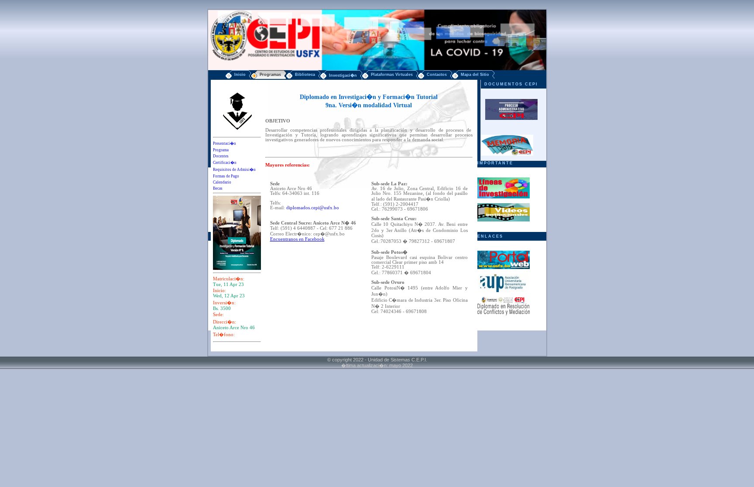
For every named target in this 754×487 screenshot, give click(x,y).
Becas (218, 188)
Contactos (437, 74)
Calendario (222, 182)
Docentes (221, 156)
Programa (221, 150)
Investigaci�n (343, 75)
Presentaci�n (224, 143)
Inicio (240, 74)
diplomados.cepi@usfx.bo (312, 207)
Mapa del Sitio (475, 74)
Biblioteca (305, 74)
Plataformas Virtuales (392, 74)
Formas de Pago (226, 176)
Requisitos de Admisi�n (234, 169)
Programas (270, 74)
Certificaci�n (224, 162)
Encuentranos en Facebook (297, 239)
